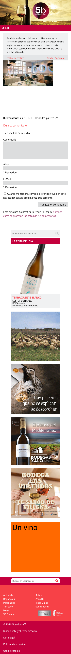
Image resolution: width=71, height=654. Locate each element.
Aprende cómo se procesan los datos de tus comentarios (32, 214)
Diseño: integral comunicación (20, 631)
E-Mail (7, 179)
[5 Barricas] (40, 11)
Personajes (9, 603)
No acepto (59, 58)
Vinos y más (42, 603)
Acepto (50, 58)
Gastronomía (42, 606)
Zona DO (40, 599)
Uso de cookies (11, 651)
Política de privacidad (15, 644)
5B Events (8, 614)
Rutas (39, 595)
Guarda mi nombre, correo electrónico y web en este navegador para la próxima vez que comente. (34, 196)
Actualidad (8, 595)
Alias (6, 164)
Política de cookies (15, 58)
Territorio (8, 606)
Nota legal (9, 637)
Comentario (9, 139)
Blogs (6, 610)
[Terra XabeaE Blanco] (35, 269)
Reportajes (9, 599)
